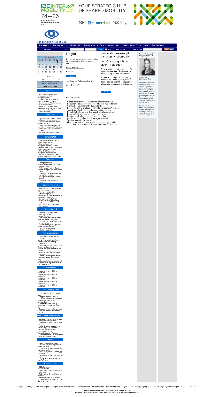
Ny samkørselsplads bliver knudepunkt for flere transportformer (48, 96)
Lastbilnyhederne (32, 387)
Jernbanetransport (50, 185)
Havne (50, 339)
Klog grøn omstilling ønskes (48, 297)
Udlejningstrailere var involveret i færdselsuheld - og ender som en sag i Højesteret (50, 262)
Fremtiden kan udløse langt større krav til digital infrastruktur (50, 335)
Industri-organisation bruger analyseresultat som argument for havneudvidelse (49, 344)
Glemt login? (121, 49)
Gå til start (50, 77)
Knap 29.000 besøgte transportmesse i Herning (47, 152)
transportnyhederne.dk (53, 34)
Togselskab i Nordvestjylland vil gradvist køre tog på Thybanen (92, 124)
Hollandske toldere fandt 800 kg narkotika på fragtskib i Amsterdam (50, 126)
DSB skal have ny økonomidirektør (44, 368)
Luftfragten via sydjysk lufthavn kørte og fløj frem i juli (49, 174)
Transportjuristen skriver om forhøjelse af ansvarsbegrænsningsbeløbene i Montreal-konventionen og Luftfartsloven (49, 240)
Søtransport (50, 115)
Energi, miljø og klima (50, 290)
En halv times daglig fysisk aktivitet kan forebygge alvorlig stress (48, 200)
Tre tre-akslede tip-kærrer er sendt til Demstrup (48, 110)
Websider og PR (130, 45)
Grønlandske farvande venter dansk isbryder (84, 106)
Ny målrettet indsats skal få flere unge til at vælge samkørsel (49, 218)
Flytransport (50, 159)
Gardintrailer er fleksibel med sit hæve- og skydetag (49, 104)
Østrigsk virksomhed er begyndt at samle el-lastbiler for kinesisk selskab (50, 310)
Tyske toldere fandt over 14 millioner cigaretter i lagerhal (48, 100)
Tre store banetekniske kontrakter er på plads (46, 193)
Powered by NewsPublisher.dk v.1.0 (89, 392)
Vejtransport (50, 91)
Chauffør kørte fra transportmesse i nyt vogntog (48, 145)
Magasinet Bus (50, 267)
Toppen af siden (124, 390)
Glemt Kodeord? (72, 85)
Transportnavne (50, 364)
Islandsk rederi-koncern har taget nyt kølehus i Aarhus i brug (50, 320)
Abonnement (59, 45)
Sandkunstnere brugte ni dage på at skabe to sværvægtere (50, 148)
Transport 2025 (50, 137)
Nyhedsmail (74, 45)
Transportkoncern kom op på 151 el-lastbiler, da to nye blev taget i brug (50, 305)
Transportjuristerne (50, 233)
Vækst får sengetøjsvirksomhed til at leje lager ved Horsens (49, 327)
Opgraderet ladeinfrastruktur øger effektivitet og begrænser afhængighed (50, 300)
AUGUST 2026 (50, 57)
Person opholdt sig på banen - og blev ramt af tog (86, 114)
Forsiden (48, 49)
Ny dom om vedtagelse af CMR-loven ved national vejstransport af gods (50, 257)
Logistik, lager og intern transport (50, 315)
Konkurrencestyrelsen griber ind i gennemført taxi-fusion (50, 225)
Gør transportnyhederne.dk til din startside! (99, 390)
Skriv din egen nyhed (109, 45)
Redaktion (44, 45)
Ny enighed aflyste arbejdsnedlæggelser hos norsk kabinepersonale (49, 164)
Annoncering (89, 45)
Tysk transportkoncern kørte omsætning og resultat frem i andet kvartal (50, 169)
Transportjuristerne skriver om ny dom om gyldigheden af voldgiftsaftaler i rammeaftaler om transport (50, 247)
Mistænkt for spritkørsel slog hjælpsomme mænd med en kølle (49, 107)
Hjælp (145, 45)
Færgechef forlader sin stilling (49, 377)
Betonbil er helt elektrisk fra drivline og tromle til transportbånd (49, 155)
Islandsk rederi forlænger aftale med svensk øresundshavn (49, 119)
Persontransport (50, 209)
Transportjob (158, 45)
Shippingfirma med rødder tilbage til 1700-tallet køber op (50, 196)
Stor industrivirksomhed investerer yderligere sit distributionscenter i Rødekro (48, 331)
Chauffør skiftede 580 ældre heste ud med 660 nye (48, 141)
